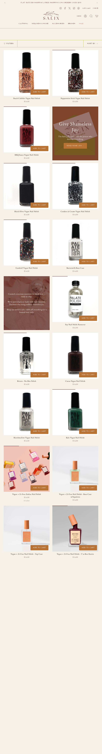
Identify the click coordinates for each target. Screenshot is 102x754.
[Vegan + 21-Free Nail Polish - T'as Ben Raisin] (75, 529)
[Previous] (5, 3)
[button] (23, 24)
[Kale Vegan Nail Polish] (75, 412)
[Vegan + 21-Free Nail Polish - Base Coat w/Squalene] (75, 469)
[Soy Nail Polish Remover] (75, 299)
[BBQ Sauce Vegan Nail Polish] (27, 129)
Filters (10, 43)
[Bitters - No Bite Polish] (27, 356)
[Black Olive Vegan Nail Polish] (27, 186)
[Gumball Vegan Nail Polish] (27, 243)
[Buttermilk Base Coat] (75, 243)
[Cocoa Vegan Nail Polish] (75, 356)
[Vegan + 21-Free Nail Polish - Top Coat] (27, 529)
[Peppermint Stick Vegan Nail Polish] (75, 73)
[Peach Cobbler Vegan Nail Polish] (27, 73)
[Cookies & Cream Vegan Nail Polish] (75, 186)
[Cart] (97, 16)
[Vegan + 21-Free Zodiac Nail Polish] (27, 469)
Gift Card (86, 8)
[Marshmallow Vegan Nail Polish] (27, 412)
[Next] (97, 3)
